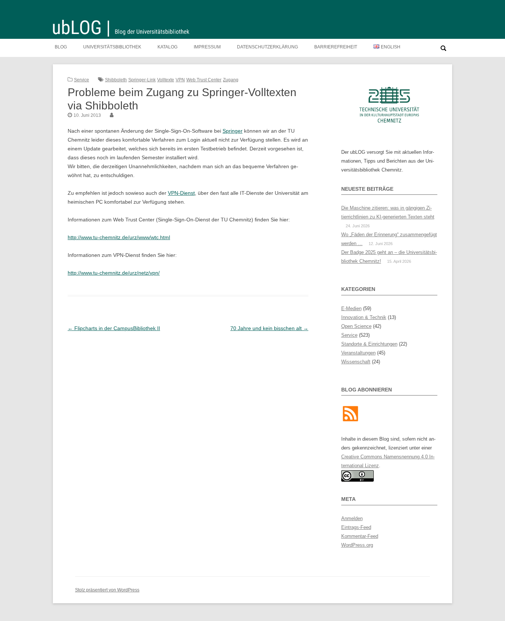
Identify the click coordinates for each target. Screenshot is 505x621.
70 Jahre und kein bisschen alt (269, 328)
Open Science (356, 326)
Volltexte (165, 79)
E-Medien (351, 308)
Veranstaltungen (358, 353)
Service (81, 79)
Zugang (230, 79)
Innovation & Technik (363, 317)
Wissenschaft (355, 361)
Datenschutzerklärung (267, 47)
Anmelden (352, 518)
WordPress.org (357, 545)
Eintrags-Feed (356, 527)
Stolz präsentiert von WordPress (107, 590)
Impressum (207, 47)
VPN (180, 79)
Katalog (167, 47)
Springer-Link (142, 79)
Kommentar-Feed (359, 536)
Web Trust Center (203, 79)
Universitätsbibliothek (112, 47)
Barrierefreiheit (335, 47)
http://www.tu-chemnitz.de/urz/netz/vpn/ (114, 273)
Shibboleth (116, 79)
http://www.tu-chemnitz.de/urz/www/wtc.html (119, 237)
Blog (61, 47)
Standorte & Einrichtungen (369, 344)
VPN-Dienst (181, 193)
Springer (233, 131)
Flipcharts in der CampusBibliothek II (114, 328)
